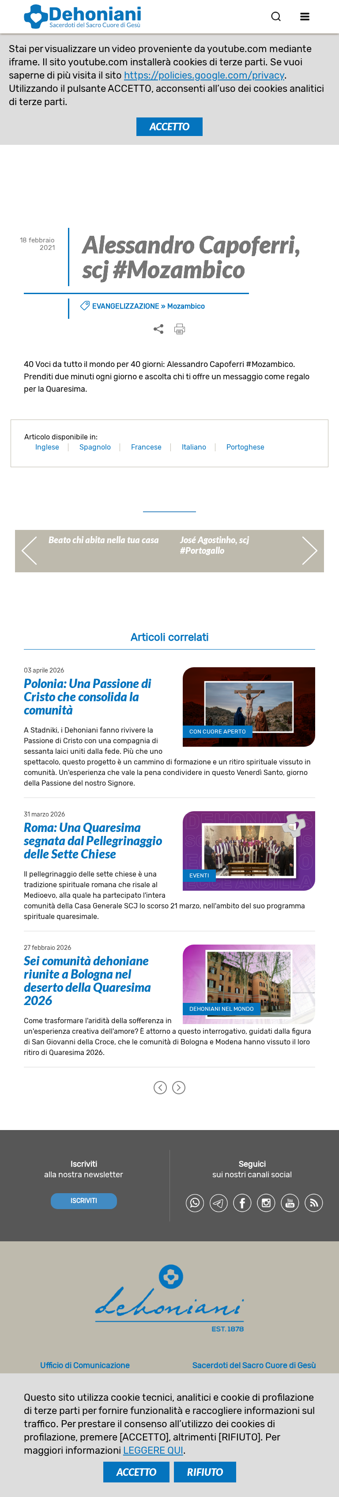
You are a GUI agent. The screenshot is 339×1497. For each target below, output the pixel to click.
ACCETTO (169, 126)
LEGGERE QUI (153, 1450)
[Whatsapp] (194, 1203)
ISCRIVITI (84, 1201)
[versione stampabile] (179, 329)
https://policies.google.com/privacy (204, 75)
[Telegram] (218, 1203)
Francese (146, 447)
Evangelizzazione (125, 306)
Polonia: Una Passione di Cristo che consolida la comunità (87, 696)
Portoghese (245, 447)
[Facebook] (242, 1203)
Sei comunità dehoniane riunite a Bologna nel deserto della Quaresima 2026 (87, 980)
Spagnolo (95, 447)
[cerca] (276, 16)
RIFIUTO (205, 1472)
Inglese (47, 447)
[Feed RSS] (314, 1203)
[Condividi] (158, 329)
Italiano (194, 447)
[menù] (305, 16)
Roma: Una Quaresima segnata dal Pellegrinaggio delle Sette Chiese (93, 840)
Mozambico (186, 306)
